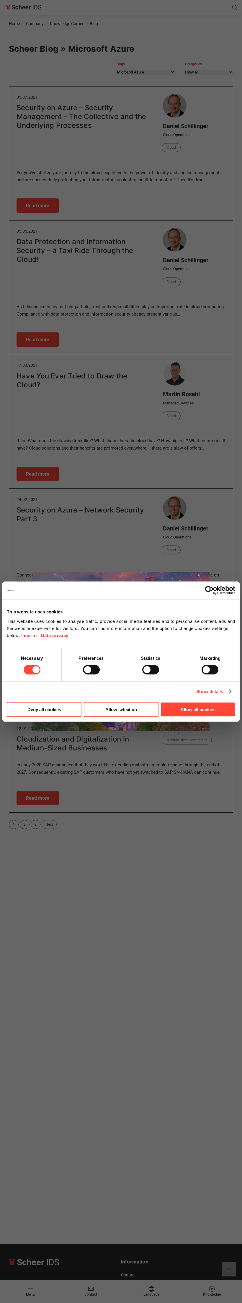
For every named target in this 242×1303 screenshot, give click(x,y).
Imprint (29, 635)
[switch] (91, 670)
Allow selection (121, 709)
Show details (209, 691)
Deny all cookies (44, 709)
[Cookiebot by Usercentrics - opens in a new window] (209, 590)
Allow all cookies (198, 709)
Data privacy (54, 635)
